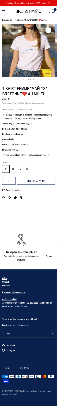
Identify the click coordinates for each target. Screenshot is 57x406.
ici (48, 155)
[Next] (33, 79)
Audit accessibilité (9, 299)
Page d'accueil (7, 20)
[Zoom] (48, 30)
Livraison (6, 285)
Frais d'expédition (18, 103)
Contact (5, 281)
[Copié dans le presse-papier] (22, 197)
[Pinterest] (10, 197)
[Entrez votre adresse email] (52, 333)
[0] (53, 11)
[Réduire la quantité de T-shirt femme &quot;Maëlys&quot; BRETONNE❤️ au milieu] (4, 180)
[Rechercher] (48, 11)
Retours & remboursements (13, 292)
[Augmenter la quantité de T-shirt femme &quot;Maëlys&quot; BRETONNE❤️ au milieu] (13, 180)
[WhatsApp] (16, 197)
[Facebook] (4, 197)
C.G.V (4, 278)
